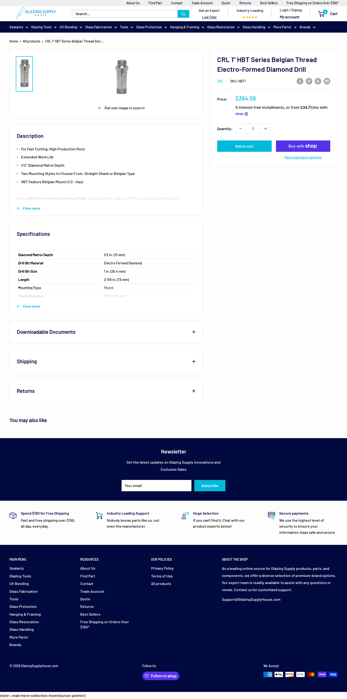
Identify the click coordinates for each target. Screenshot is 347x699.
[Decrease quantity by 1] (240, 129)
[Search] (183, 14)
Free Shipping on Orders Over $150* (313, 3)
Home (13, 41)
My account (289, 16)
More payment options (303, 157)
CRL (220, 81)
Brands (305, 27)
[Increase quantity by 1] (266, 129)
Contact (176, 3)
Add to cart (244, 146)
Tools (124, 27)
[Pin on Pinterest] (309, 81)
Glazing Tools (41, 27)
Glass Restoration (221, 27)
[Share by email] (327, 81)
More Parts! (282, 27)
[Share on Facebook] (300, 81)
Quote (226, 3)
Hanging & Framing (184, 27)
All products (31, 41)
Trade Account (202, 3)
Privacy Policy (162, 568)
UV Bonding (68, 27)
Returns (245, 3)
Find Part (155, 3)
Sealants (16, 27)
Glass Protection (149, 27)
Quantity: (225, 129)
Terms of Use (162, 576)
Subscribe (209, 485)
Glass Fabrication (98, 27)
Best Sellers (269, 3)
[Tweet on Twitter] (318, 81)
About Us (133, 3)
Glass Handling (254, 27)
